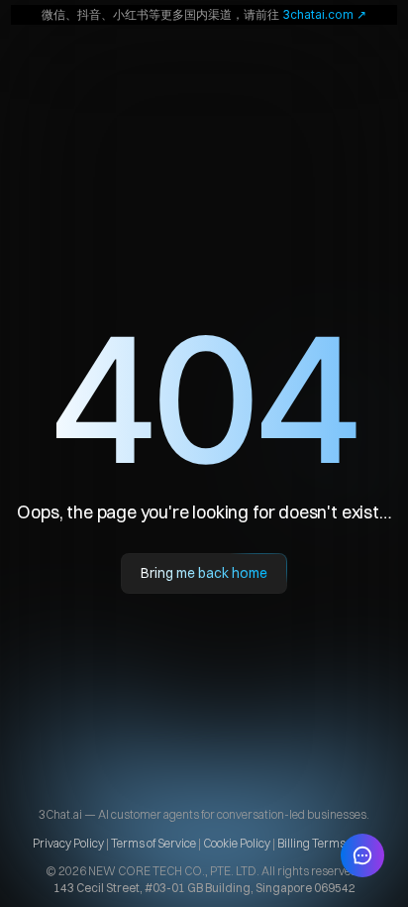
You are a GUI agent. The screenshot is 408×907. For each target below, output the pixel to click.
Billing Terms (311, 843)
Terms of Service (153, 843)
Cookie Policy (236, 843)
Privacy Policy (69, 843)
